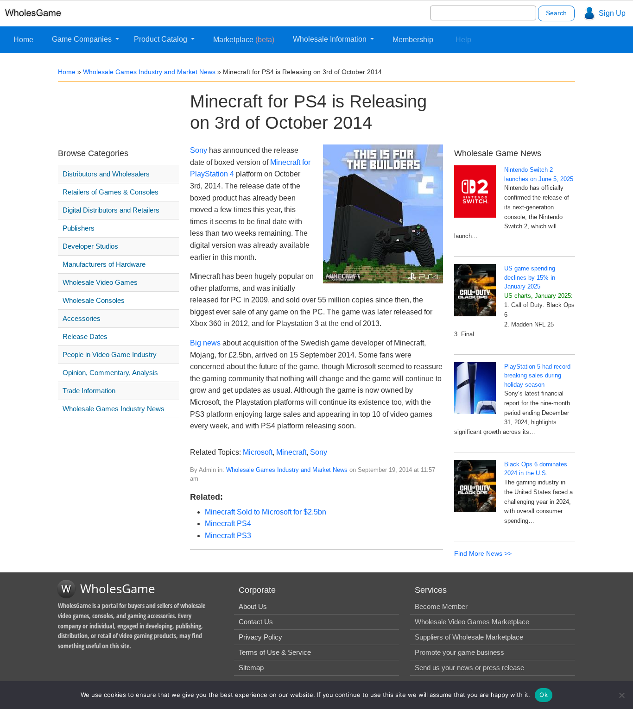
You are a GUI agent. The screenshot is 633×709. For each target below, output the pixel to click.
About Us (253, 606)
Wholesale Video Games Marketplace (472, 622)
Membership (412, 40)
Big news (205, 343)
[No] (621, 695)
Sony (198, 150)
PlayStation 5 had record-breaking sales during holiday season (538, 375)
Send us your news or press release (469, 667)
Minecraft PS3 (228, 536)
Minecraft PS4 (228, 523)
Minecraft (291, 452)
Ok (543, 694)
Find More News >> (483, 553)
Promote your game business (459, 652)
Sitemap (251, 667)
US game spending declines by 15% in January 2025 (529, 277)
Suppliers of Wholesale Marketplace (469, 637)
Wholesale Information (330, 39)
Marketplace (243, 40)
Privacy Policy (260, 637)
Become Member (441, 606)
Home (23, 40)
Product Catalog (161, 39)
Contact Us (256, 622)
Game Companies (83, 39)
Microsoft (257, 452)
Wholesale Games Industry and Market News (149, 71)
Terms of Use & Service (275, 652)
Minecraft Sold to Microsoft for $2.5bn (265, 512)
